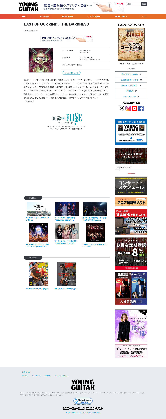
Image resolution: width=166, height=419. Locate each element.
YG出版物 (44, 16)
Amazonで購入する (130, 85)
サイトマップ (36, 376)
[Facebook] (141, 108)
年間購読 (25, 376)
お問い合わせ (26, 372)
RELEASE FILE (121, 16)
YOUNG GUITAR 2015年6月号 (37, 289)
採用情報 (47, 376)
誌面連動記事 (67, 16)
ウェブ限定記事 (93, 16)
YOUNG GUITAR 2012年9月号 (66, 289)
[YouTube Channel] (134, 108)
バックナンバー (129, 96)
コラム (142, 16)
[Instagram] (128, 108)
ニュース (23, 16)
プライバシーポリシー (61, 376)
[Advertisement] (67, 166)
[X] (122, 108)
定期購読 (129, 91)
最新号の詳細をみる (130, 74)
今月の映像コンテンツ (129, 80)
